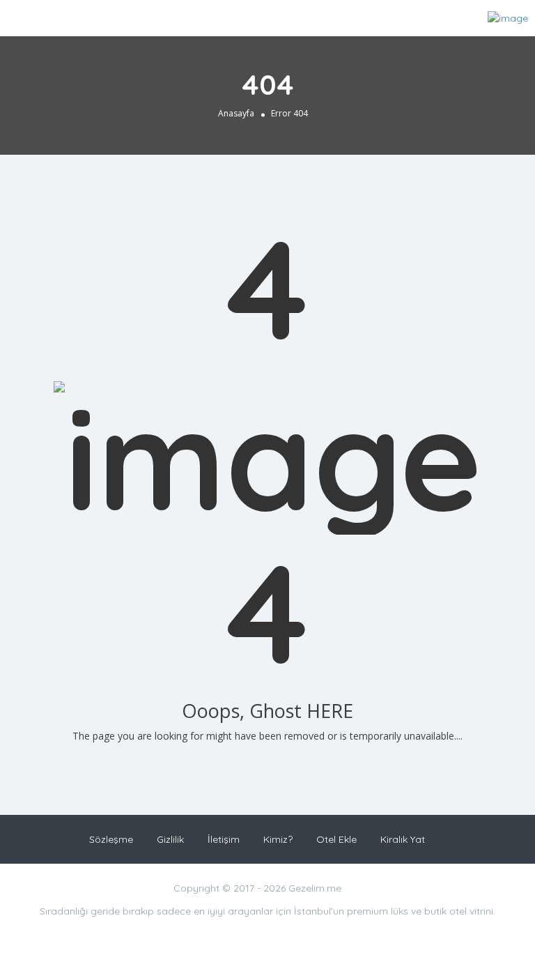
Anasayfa (236, 113)
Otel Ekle (336, 839)
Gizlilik (170, 839)
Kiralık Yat (402, 839)
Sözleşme (111, 839)
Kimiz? (278, 839)
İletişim (224, 839)
